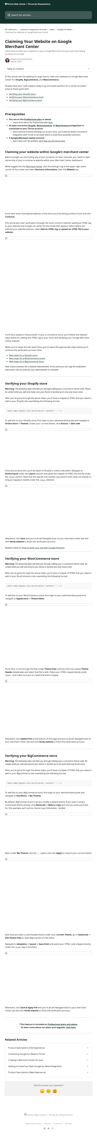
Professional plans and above (62, 1024)
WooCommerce (44, 125)
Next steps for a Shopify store (23, 355)
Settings (68, 1123)
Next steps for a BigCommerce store (26, 361)
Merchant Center (34, 166)
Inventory (58, 1123)
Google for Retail (65, 29)
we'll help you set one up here (52, 141)
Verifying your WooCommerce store (26, 97)
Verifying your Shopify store (22, 94)
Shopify (31, 125)
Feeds (52, 29)
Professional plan (33, 119)
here (50, 122)
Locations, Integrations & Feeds (33, 29)
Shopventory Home (33, 1123)
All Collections (11, 29)
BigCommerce (63, 125)
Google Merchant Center (23, 138)
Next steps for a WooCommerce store (27, 358)
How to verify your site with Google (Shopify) (43, 547)
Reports (47, 1123)
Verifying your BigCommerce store (25, 100)
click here (71, 1027)
